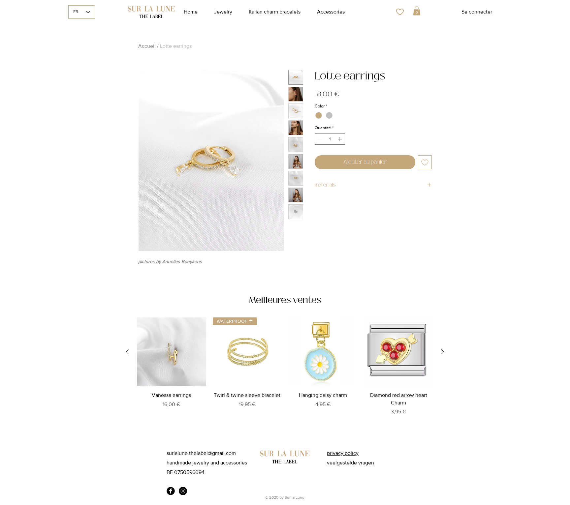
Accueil (147, 46)
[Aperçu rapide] (171, 352)
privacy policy (343, 453)
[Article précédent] (127, 352)
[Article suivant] (443, 352)
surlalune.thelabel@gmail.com (201, 453)
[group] (285, 375)
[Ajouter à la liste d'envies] (425, 162)
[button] (417, 10)
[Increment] (340, 139)
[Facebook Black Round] (171, 491)
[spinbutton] (330, 139)
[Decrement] (320, 139)
